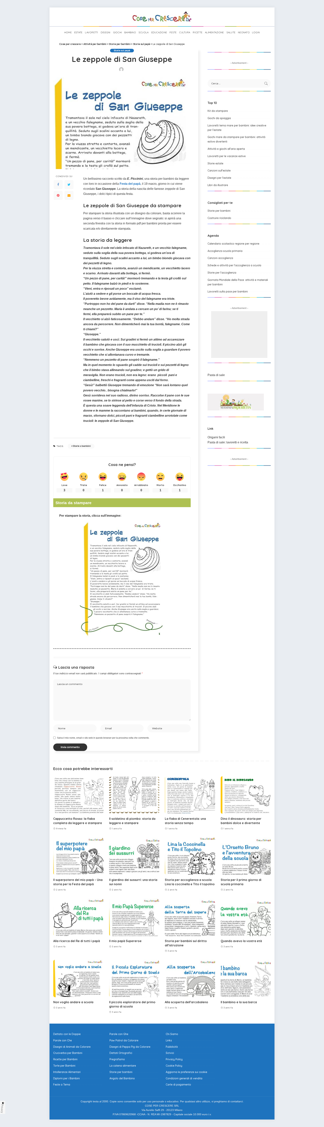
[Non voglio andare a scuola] (78, 978)
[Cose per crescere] (162, 16)
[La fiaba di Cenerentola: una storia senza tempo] (190, 795)
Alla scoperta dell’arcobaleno (186, 1002)
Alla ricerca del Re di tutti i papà (76, 941)
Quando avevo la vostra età (241, 941)
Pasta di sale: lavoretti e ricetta (228, 442)
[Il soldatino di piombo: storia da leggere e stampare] (134, 795)
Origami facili (216, 437)
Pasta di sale (216, 375)
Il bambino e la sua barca (239, 1002)
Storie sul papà (122, 50)
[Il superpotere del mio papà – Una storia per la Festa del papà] (78, 856)
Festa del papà (130, 183)
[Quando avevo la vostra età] (246, 917)
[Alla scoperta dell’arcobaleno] (190, 978)
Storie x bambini (82, 446)
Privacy (2, 1108)
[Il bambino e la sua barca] (246, 978)
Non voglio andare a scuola (73, 1002)
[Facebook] (58, 184)
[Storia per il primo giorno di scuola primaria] (246, 856)
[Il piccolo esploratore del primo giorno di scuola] (134, 978)
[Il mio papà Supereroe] (134, 917)
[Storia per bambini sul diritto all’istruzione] (190, 917)
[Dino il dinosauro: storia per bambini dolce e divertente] (246, 795)
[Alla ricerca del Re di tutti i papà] (78, 917)
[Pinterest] (58, 195)
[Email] (69, 195)
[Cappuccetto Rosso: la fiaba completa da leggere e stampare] (78, 795)
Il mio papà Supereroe (125, 941)
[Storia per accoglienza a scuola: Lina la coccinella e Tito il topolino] (190, 856)
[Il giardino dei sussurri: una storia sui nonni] (134, 856)
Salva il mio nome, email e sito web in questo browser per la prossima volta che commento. (103, 738)
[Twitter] (69, 184)
